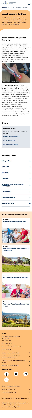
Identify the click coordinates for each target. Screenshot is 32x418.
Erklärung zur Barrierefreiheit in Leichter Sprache (13, 361)
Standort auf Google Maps (10, 136)
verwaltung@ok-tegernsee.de (13, 346)
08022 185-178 (10, 140)
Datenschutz (24, 398)
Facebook (7, 373)
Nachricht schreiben (12, 144)
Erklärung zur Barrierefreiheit (10, 353)
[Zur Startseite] (8, 3)
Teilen (6, 379)
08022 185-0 (8, 343)
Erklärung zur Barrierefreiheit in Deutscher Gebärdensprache (11, 356)
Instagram (26, 373)
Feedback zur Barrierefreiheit (10, 365)
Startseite (4, 7)
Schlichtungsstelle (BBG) (9, 389)
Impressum (16, 398)
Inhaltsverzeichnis (7, 398)
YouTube (16, 373)
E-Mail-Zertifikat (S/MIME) (9, 392)
